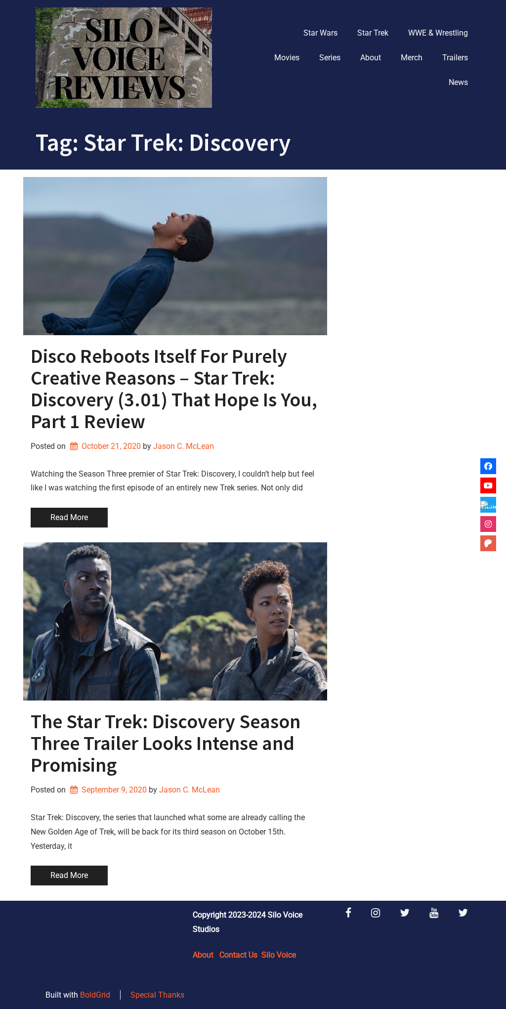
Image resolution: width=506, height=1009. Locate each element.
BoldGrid (95, 995)
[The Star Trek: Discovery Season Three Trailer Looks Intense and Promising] (175, 621)
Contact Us (238, 955)
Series (329, 57)
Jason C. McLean (183, 446)
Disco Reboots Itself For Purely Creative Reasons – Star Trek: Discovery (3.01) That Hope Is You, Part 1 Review (174, 389)
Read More (69, 517)
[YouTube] (488, 485)
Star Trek (372, 33)
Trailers (455, 57)
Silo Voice (278, 955)
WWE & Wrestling (438, 33)
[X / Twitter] (488, 505)
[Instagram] (488, 524)
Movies (286, 57)
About (370, 57)
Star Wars (320, 33)
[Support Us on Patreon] (488, 543)
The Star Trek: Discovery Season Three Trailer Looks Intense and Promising (165, 743)
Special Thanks (157, 995)
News (458, 82)
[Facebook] (488, 466)
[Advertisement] (408, 239)
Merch (411, 57)
